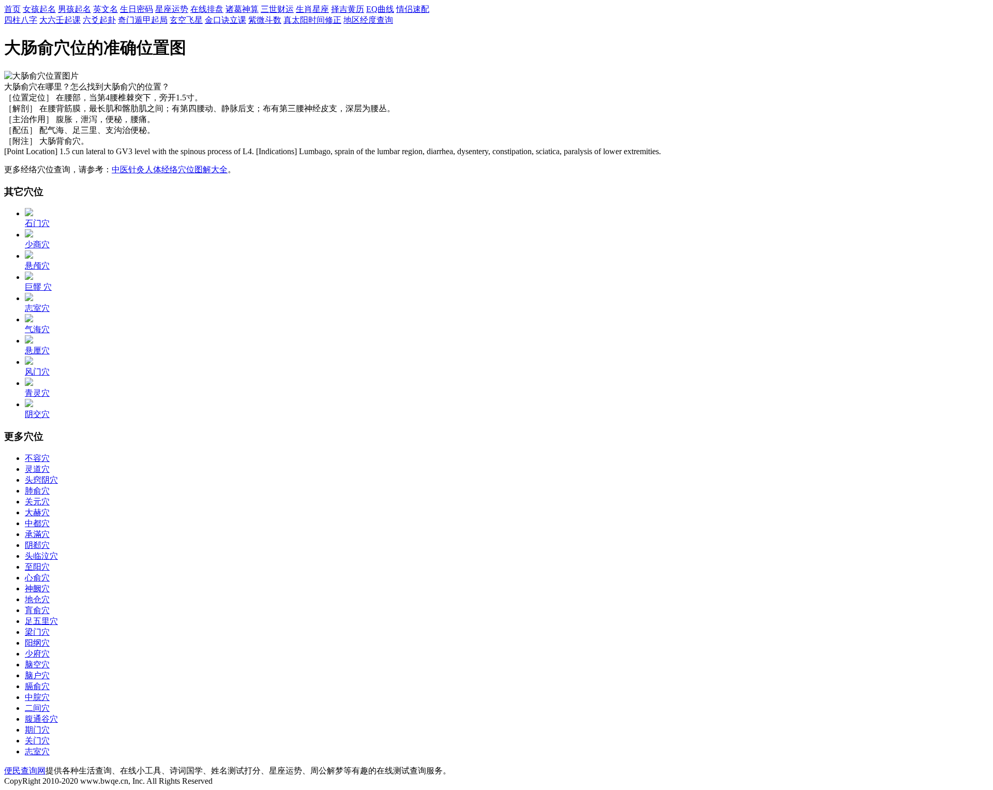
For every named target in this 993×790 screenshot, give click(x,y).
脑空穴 (37, 664)
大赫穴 (37, 512)
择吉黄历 (347, 9)
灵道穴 (37, 469)
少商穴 (37, 244)
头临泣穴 (41, 555)
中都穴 (37, 523)
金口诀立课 (225, 20)
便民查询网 (25, 770)
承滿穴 (37, 534)
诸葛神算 (242, 9)
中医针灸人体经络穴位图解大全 (170, 169)
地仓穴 (37, 599)
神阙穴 (37, 588)
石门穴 (37, 223)
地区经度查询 (368, 20)
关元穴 (37, 501)
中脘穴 (37, 697)
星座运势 (171, 9)
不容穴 (37, 458)
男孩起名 (74, 9)
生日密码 (136, 9)
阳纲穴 (37, 642)
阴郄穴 (37, 545)
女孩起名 (39, 9)
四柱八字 (20, 20)
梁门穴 (37, 632)
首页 (12, 9)
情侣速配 (412, 9)
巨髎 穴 (38, 286)
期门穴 (37, 729)
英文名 (105, 9)
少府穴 (37, 653)
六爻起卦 (99, 20)
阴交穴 (37, 414)
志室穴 (37, 308)
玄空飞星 (186, 20)
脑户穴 (37, 675)
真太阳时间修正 (312, 20)
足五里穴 (41, 621)
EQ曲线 (380, 9)
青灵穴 (37, 393)
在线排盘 (206, 9)
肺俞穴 (37, 490)
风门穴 (37, 371)
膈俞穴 (37, 686)
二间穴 (37, 708)
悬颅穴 (37, 265)
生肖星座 (312, 9)
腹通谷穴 (41, 718)
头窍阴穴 (41, 479)
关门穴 (37, 740)
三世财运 (277, 9)
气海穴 (37, 329)
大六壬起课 (60, 20)
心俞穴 (37, 577)
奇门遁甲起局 (143, 20)
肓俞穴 (37, 610)
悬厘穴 (37, 350)
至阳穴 (37, 566)
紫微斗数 (264, 20)
